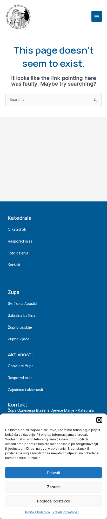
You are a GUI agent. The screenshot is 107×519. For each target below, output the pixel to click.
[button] (99, 420)
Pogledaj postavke (53, 501)
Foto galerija (18, 253)
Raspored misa (20, 241)
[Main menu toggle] (96, 16)
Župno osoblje (20, 327)
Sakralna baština (21, 315)
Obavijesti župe (21, 366)
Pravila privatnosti (65, 512)
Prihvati (53, 472)
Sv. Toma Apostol (22, 304)
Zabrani (53, 486)
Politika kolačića (37, 512)
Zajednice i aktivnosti (25, 390)
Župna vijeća (18, 339)
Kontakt (14, 265)
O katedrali (17, 229)
